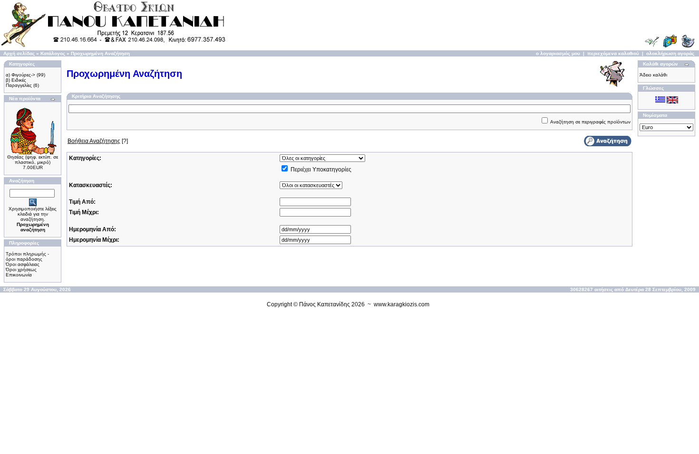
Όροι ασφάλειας (22, 264)
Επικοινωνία (19, 274)
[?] (98, 141)
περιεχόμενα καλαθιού (613, 53)
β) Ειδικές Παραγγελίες (19, 82)
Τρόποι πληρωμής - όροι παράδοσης (27, 256)
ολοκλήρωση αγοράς (670, 53)
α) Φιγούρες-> (20, 74)
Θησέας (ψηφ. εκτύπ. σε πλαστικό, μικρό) (32, 159)
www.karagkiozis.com (401, 304)
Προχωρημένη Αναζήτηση (100, 53)
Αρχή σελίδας (19, 53)
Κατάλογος (52, 53)
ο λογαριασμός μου (558, 53)
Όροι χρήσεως (21, 269)
